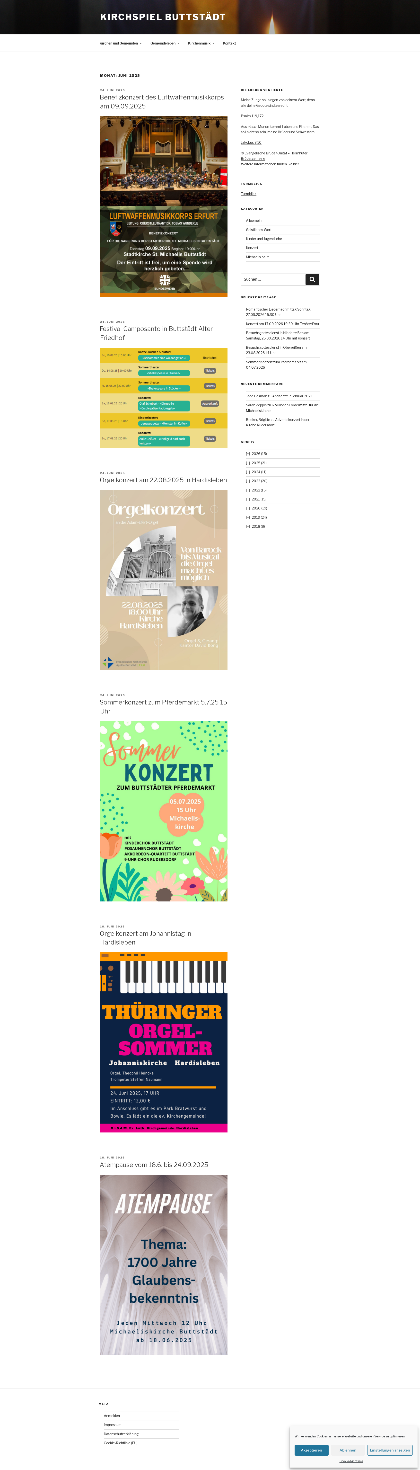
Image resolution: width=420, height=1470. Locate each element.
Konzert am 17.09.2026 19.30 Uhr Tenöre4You (282, 324)
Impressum (113, 1425)
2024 (256, 472)
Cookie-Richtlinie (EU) (121, 1443)
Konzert (252, 248)
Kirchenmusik (199, 43)
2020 (256, 508)
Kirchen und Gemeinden (119, 43)
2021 (256, 499)
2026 (256, 454)
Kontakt (229, 43)
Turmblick (248, 194)
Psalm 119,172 (252, 116)
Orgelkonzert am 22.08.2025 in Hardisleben (163, 480)
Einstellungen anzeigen (390, 1450)
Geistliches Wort (258, 230)
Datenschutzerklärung (121, 1434)
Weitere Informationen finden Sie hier (270, 164)
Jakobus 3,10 (251, 142)
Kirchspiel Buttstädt (163, 17)
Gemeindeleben (162, 43)
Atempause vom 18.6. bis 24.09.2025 (154, 1164)
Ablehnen (348, 1450)
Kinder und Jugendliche (264, 239)
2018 (256, 526)
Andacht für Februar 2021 (292, 396)
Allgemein (254, 220)
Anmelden (112, 1416)
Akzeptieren (311, 1450)
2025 (256, 463)
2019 (256, 517)
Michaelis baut (257, 257)
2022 (256, 490)
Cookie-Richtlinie (351, 1461)
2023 (256, 481)
